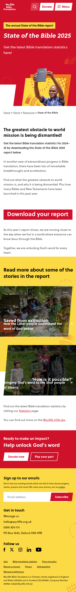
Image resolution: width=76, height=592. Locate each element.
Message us (11, 516)
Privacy (28, 566)
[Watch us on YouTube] (38, 550)
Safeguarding (43, 566)
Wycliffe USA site (54, 420)
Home (7, 112)
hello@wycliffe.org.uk (17, 522)
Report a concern (12, 566)
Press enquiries (49, 561)
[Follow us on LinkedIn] (29, 550)
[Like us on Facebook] (4, 550)
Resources (29, 112)
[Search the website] (34, 7)
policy (62, 486)
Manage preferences (14, 571)
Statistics (25, 411)
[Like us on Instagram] (20, 550)
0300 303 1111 (12, 527)
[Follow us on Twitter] (12, 550)
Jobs (6, 561)
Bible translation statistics (25, 561)
